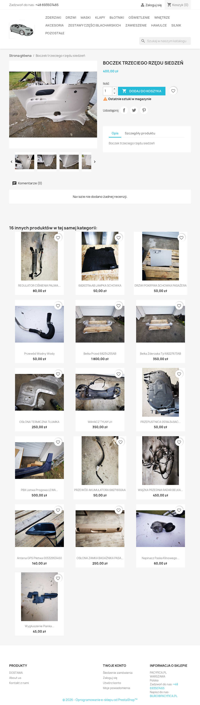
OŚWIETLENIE (139, 17)
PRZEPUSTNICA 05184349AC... (160, 422)
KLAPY (100, 17)
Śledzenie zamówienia (117, 673)
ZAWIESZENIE (136, 25)
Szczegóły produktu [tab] (140, 133)
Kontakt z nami (19, 683)
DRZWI (71, 17)
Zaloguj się (110, 678)
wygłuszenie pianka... (39, 626)
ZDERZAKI (53, 17)
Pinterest (144, 110)
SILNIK (176, 25)
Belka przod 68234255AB (100, 353)
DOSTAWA (16, 673)
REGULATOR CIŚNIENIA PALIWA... (39, 285)
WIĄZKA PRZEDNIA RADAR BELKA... (160, 490)
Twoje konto (114, 665)
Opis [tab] (115, 133)
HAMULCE (159, 25)
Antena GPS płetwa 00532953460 (39, 558)
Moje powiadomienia (116, 688)
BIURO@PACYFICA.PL (163, 696)
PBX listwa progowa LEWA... (39, 490)
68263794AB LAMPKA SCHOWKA (100, 285)
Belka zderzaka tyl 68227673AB (160, 353)
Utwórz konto (112, 683)
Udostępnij (124, 110)
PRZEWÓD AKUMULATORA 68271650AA (100, 490)
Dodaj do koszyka (141, 91)
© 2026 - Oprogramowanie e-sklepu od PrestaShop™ (100, 700)
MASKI (86, 17)
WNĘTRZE (162, 17)
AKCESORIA (54, 25)
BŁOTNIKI (117, 17)
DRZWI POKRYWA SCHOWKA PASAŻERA (161, 285)
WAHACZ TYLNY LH (100, 422)
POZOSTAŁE (54, 33)
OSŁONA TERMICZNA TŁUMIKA (39, 422)
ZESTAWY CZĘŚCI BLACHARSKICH (94, 25)
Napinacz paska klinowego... (160, 558)
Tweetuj (134, 110)
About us (15, 678)
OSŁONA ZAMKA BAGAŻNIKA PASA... (100, 558)
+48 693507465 (47, 5)
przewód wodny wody (39, 353)
